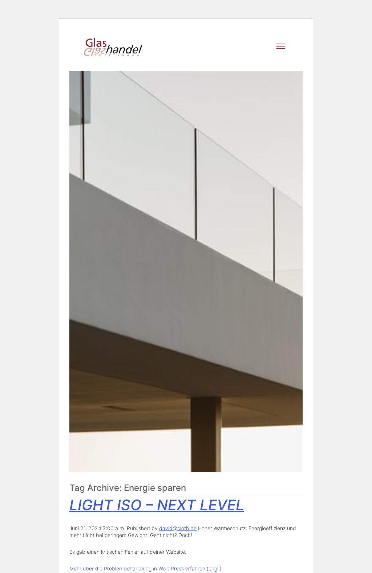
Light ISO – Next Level (156, 505)
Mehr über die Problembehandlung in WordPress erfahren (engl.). (146, 568)
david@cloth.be (178, 528)
